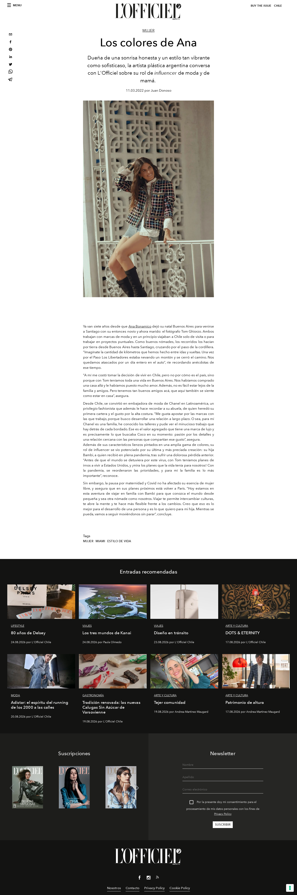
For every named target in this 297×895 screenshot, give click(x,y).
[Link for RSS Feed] (157, 878)
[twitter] (10, 65)
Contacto (132, 888)
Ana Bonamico (139, 326)
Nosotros (114, 888)
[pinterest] (10, 50)
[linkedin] (10, 57)
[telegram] (10, 80)
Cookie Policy (180, 888)
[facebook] (10, 42)
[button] (136, 788)
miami (100, 541)
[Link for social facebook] (140, 878)
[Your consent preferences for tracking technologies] (290, 888)
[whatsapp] (10, 72)
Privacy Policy (223, 814)
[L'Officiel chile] (148, 11)
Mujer (148, 30)
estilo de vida (119, 541)
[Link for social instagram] (148, 878)
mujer (88, 541)
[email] (10, 35)
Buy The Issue (261, 5)
